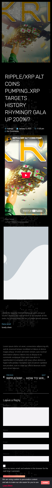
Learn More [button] (7, 485)
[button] (6, 263)
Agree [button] (45, 483)
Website (6, 454)
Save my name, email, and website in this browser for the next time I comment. (25, 469)
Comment (7, 405)
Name (5, 430)
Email (5, 442)
